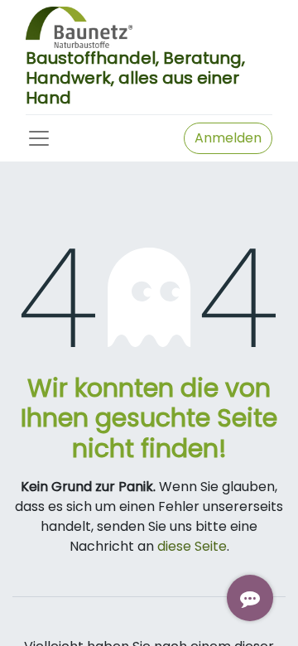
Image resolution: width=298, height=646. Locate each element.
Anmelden (228, 137)
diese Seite (192, 546)
